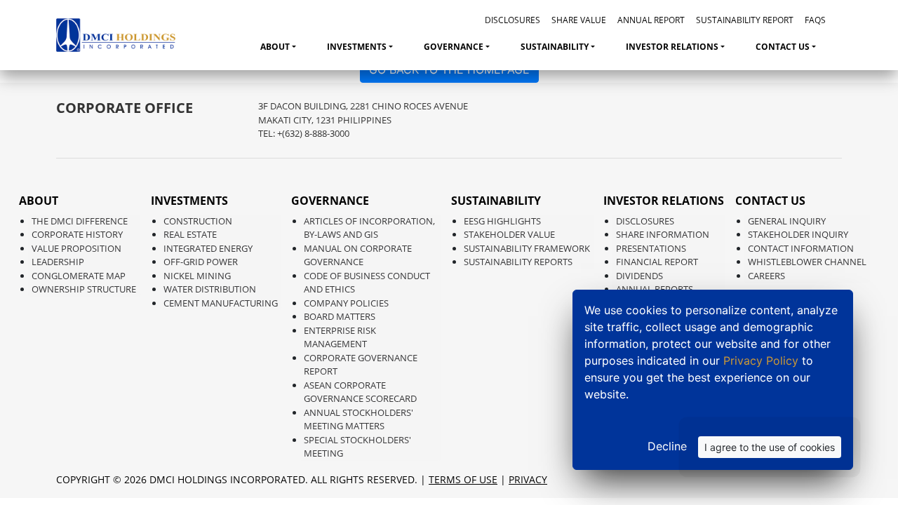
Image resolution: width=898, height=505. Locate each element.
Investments (357, 47)
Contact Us (783, 47)
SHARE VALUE (578, 20)
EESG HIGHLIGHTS (502, 221)
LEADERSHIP (58, 261)
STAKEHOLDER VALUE (509, 234)
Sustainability (555, 47)
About (275, 47)
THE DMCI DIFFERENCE (80, 221)
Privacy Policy (762, 361)
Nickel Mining (197, 275)
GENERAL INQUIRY (787, 221)
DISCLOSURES (512, 20)
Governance (453, 47)
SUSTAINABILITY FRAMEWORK (527, 248)
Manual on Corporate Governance (358, 255)
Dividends (639, 275)
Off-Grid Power (200, 261)
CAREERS (766, 275)
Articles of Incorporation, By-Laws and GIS (369, 228)
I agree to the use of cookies (769, 447)
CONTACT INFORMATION (801, 248)
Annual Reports (654, 289)
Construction (197, 221)
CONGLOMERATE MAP (79, 275)
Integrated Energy (208, 248)
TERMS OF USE (463, 479)
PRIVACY (528, 479)
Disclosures (645, 221)
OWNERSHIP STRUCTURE (84, 289)
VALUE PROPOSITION (76, 248)
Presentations (651, 248)
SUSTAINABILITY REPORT (744, 20)
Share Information (662, 234)
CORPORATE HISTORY (77, 234)
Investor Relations (672, 47)
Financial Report (657, 261)
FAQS (815, 20)
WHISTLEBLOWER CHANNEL (807, 261)
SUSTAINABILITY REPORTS (518, 261)
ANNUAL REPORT (651, 20)
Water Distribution (209, 289)
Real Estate (190, 234)
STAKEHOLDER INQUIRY (798, 234)
